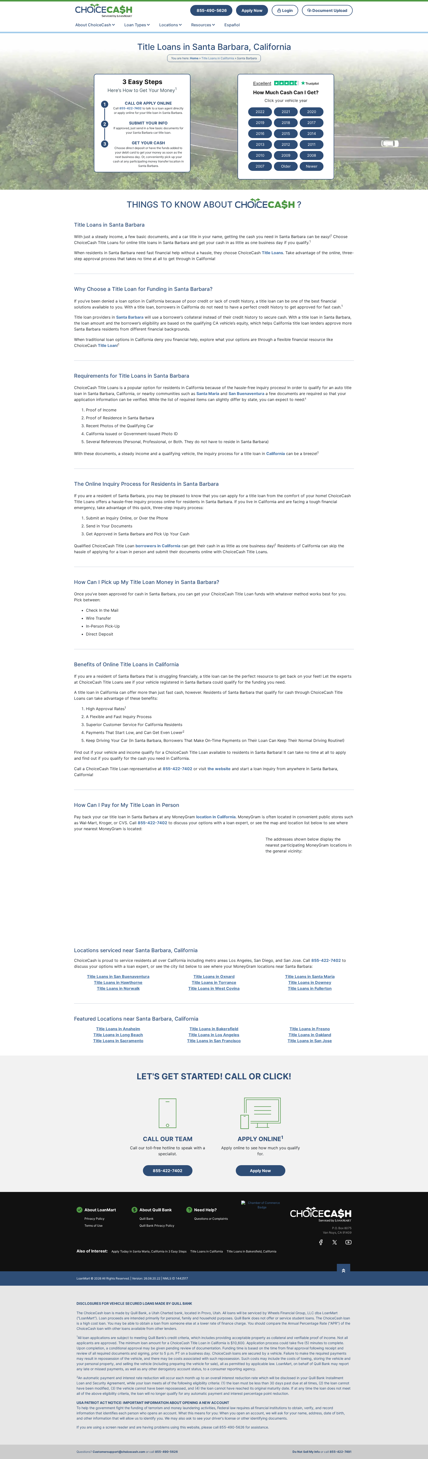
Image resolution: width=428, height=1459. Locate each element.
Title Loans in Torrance (214, 982)
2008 (311, 155)
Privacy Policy (94, 1218)
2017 (311, 122)
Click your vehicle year (286, 100)
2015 (286, 133)
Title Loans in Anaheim (118, 1028)
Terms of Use (93, 1225)
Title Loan (107, 345)
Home (194, 58)
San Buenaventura (246, 393)
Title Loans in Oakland (310, 1034)
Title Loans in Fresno (310, 1028)
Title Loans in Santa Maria (310, 976)
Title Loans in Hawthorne (118, 982)
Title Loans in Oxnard (214, 976)
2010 (260, 155)
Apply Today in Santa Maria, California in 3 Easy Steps (149, 1251)
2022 (260, 111)
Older (286, 166)
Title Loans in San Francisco (214, 1040)
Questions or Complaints (211, 1218)
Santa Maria (207, 393)
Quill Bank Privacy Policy (156, 1225)
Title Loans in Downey (309, 982)
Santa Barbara (129, 317)
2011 (312, 144)
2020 (311, 111)
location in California (216, 816)
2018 (286, 122)
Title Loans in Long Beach (118, 1034)
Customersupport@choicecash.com (119, 1452)
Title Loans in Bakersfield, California (251, 1251)
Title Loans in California (217, 58)
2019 (260, 122)
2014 (311, 133)
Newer (312, 166)
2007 (260, 166)
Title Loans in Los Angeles (213, 1034)
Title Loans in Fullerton (310, 988)
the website (219, 768)
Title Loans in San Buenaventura (118, 976)
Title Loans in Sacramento (118, 1040)
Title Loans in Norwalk (118, 988)
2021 (286, 111)
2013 (260, 144)
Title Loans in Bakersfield (213, 1028)
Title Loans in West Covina (214, 988)
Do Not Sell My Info (306, 1452)
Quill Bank (146, 1218)
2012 (286, 144)
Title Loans (272, 252)
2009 (285, 155)
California (275, 453)
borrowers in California (157, 545)
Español (232, 25)
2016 (260, 133)
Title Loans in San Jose (310, 1040)
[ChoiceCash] (320, 1214)
